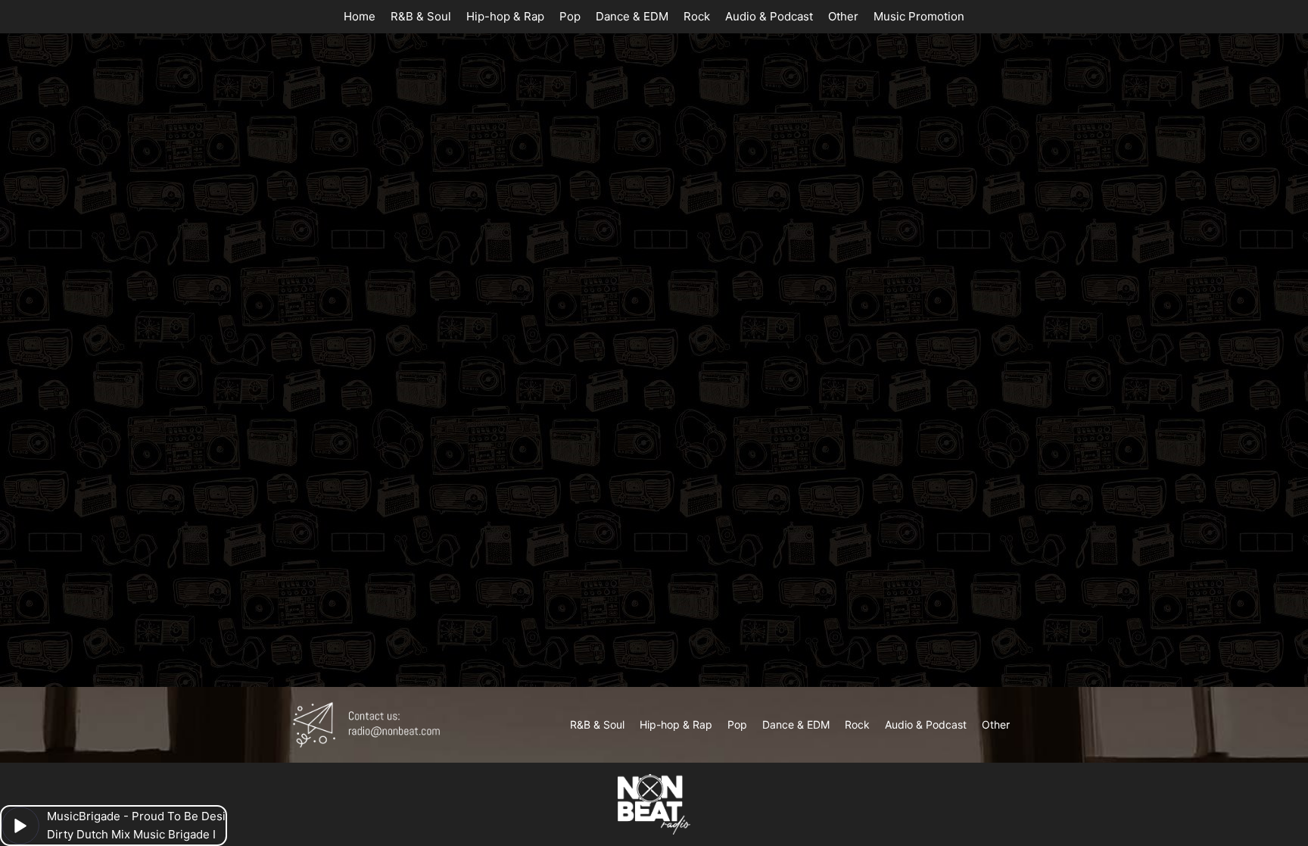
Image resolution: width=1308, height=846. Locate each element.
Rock (697, 16)
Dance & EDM (632, 16)
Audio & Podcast (769, 16)
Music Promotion (919, 16)
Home (359, 16)
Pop (570, 16)
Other (843, 16)
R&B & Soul (421, 16)
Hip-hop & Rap (505, 16)
